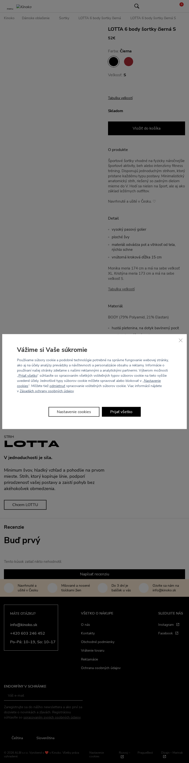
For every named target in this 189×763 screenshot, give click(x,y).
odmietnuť (57, 386)
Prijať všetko (27, 375)
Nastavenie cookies (74, 412)
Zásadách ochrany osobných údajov (47, 391)
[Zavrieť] (180, 340)
